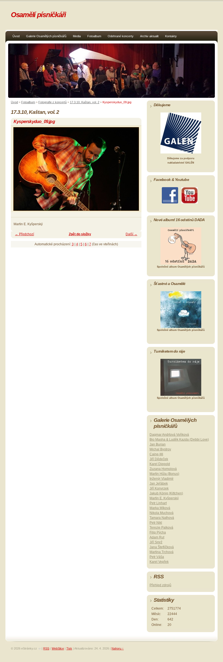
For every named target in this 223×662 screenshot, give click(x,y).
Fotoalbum (94, 36)
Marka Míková (160, 508)
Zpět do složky (80, 234)
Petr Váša (157, 557)
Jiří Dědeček (159, 459)
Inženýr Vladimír (162, 479)
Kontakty (171, 36)
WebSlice (58, 648)
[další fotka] (132, 171)
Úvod (16, 36)
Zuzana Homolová (163, 469)
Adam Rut (157, 537)
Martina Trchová (162, 552)
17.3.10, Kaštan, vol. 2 (84, 102)
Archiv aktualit (149, 36)
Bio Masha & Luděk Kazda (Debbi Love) (179, 439)
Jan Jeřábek (159, 483)
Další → (131, 234)
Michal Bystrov (160, 449)
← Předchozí (24, 234)
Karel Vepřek (159, 562)
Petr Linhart (158, 503)
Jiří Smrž (156, 542)
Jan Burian (158, 444)
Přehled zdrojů (160, 585)
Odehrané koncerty (121, 36)
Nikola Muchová (162, 513)
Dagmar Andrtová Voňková (169, 435)
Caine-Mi (156, 454)
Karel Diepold (160, 464)
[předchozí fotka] (20, 171)
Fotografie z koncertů (52, 102)
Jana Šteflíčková (162, 547)
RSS (46, 648)
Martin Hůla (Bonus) (164, 474)
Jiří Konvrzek (159, 488)
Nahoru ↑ (118, 648)
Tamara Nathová (162, 518)
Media (77, 36)
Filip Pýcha (158, 532)
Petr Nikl (156, 523)
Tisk (69, 648)
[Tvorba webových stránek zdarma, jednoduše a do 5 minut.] (40, 649)
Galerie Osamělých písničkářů (46, 36)
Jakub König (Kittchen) (166, 493)
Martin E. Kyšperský (164, 498)
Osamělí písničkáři (38, 14)
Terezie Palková (161, 527)
